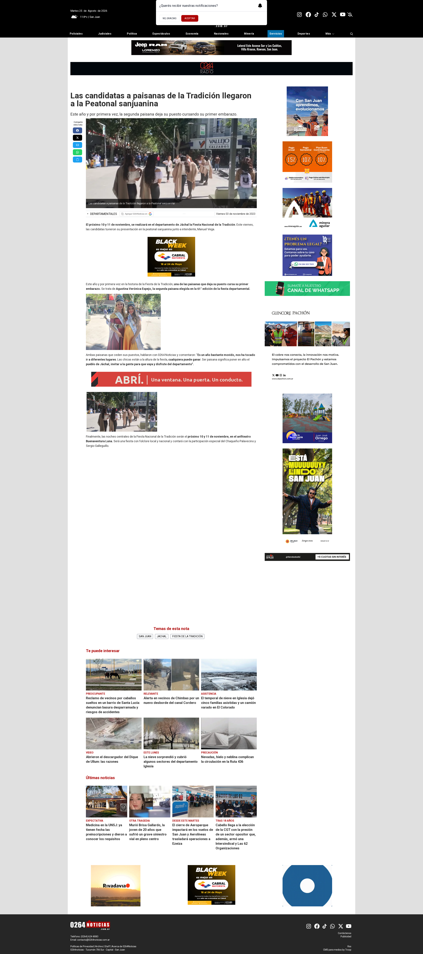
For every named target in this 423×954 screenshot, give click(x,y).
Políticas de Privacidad (82, 946)
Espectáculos (161, 33)
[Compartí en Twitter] (77, 138)
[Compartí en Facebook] (77, 130)
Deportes (304, 33)
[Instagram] (299, 14)
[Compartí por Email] (77, 145)
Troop (348, 949)
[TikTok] (317, 14)
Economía (192, 33)
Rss (349, 946)
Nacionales (221, 33)
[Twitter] (334, 14)
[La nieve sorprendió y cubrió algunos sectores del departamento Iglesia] (171, 733)
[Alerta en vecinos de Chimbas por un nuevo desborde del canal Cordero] (171, 674)
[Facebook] (308, 14)
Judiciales (104, 33)
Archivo (99, 946)
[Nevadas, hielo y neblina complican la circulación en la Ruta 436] (229, 733)
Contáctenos (344, 933)
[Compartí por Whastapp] (77, 152)
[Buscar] (351, 34)
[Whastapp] (325, 14)
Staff (107, 946)
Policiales (76, 33)
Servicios (275, 33)
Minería (249, 33)
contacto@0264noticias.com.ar (93, 939)
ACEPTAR (190, 18)
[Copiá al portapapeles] (77, 159)
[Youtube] (342, 14)
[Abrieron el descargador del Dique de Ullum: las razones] (114, 733)
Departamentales (102, 214)
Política (132, 33)
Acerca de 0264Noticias (124, 946)
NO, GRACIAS (169, 18)
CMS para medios (332, 949)
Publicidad (346, 936)
